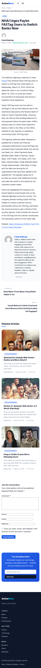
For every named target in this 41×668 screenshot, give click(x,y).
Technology (6, 633)
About (3, 664)
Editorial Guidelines (12, 664)
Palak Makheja (8, 40)
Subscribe (10, 577)
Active (8, 3)
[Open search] (18, 3)
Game (4, 648)
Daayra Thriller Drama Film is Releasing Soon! (16, 455)
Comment (6, 496)
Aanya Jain (7, 420)
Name (4, 514)
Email (4, 519)
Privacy (22, 664)
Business (5, 645)
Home (3, 8)
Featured (5, 636)
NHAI (4, 81)
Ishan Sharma (8, 372)
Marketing (5, 652)
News (9, 8)
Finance (4, 630)
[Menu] (23, 3)
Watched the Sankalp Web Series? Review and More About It (19, 358)
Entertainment (11, 354)
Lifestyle (4, 617)
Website (5, 524)
